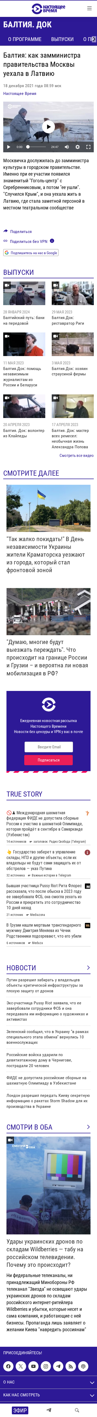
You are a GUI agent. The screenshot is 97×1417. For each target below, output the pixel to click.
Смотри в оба (29, 1127)
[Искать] (77, 1410)
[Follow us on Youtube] (33, 1366)
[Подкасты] (83, 1366)
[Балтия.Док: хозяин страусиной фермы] (73, 344)
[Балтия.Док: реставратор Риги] (73, 293)
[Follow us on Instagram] (46, 1366)
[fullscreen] (88, 147)
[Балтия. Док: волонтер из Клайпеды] (24, 406)
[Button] (18, 233)
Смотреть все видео (77, 455)
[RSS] (70, 1366)
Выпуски (62, 39)
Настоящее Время (19, 93)
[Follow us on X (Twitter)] (21, 1366)
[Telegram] (48, 1410)
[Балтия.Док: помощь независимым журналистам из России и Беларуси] (24, 344)
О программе (24, 39)
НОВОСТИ (21, 968)
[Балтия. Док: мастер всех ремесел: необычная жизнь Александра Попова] (73, 406)
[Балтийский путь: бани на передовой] (24, 293)
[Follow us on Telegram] (58, 1366)
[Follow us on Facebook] (8, 1366)
